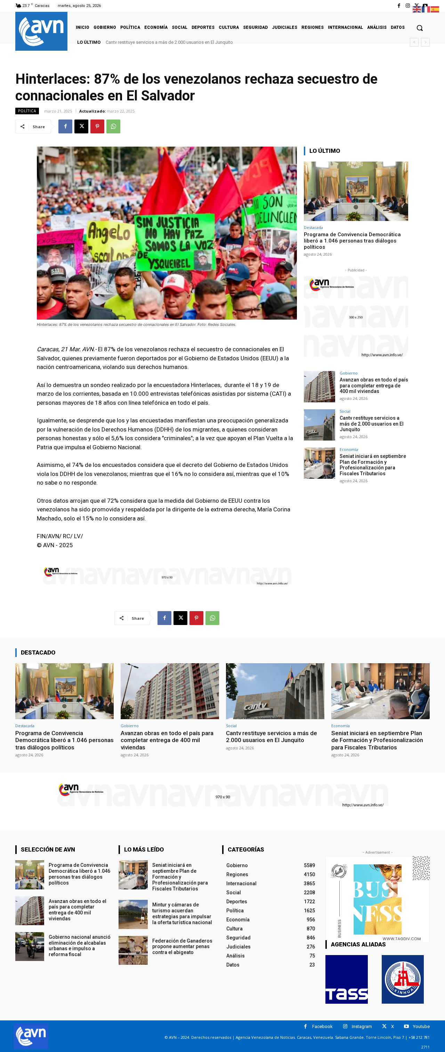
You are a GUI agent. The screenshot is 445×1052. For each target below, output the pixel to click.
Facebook (322, 1026)
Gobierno (349, 373)
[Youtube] (406, 1026)
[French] (426, 9)
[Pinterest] (97, 126)
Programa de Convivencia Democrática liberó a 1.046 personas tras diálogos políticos (352, 240)
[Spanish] (435, 9)
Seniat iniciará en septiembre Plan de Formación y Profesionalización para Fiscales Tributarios (206, 42)
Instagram (362, 1026)
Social (345, 411)
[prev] (414, 42)
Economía (349, 449)
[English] (417, 9)
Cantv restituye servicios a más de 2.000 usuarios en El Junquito (372, 424)
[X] (81, 126)
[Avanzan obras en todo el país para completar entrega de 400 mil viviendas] (319, 386)
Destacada (313, 227)
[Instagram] (407, 5)
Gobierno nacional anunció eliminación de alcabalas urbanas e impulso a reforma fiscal (80, 945)
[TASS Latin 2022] (346, 979)
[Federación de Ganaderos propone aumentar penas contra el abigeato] (133, 950)
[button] (420, 28)
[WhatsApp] (113, 126)
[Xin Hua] (403, 979)
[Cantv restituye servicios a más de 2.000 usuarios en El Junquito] (319, 425)
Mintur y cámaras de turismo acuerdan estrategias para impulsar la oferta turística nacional (182, 913)
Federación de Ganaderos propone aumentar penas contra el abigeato (182, 946)
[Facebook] (399, 5)
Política (27, 110)
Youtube (421, 1026)
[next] (425, 42)
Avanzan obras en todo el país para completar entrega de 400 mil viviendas (374, 385)
